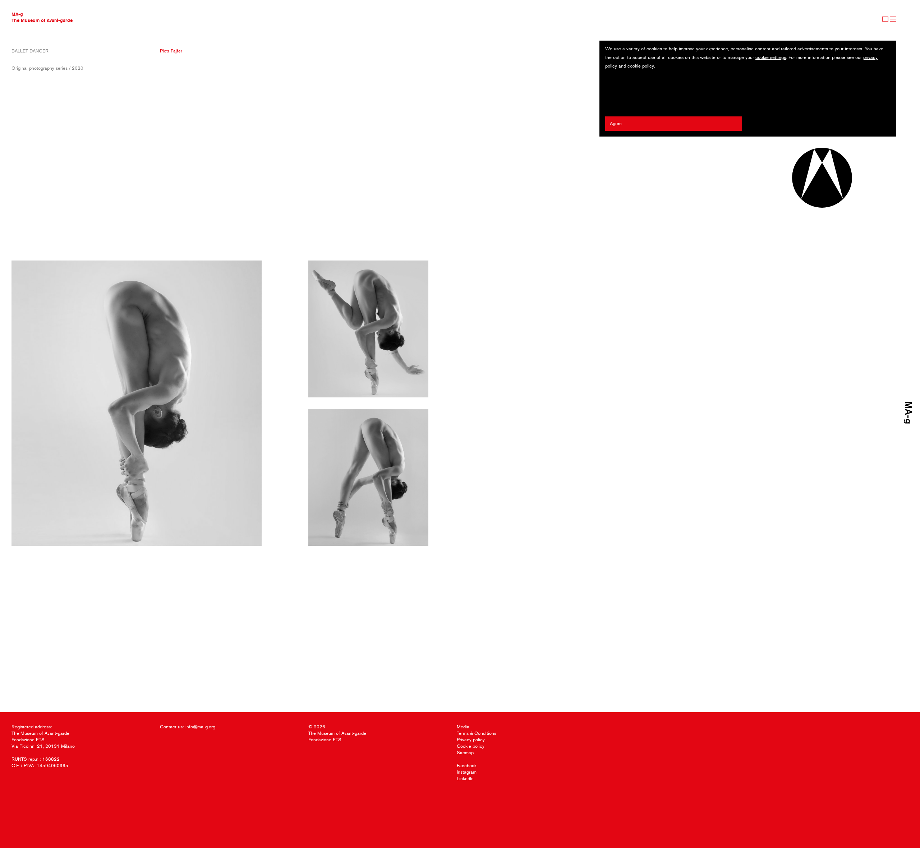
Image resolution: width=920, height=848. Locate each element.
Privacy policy (471, 739)
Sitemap (465, 752)
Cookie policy (470, 746)
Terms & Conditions (476, 733)
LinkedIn (465, 778)
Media (463, 726)
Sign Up (885, 19)
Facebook (467, 765)
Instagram (467, 772)
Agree (616, 123)
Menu (893, 19)
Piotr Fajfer (171, 51)
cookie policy (640, 66)
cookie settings (770, 57)
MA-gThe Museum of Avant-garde (42, 17)
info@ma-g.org (200, 726)
